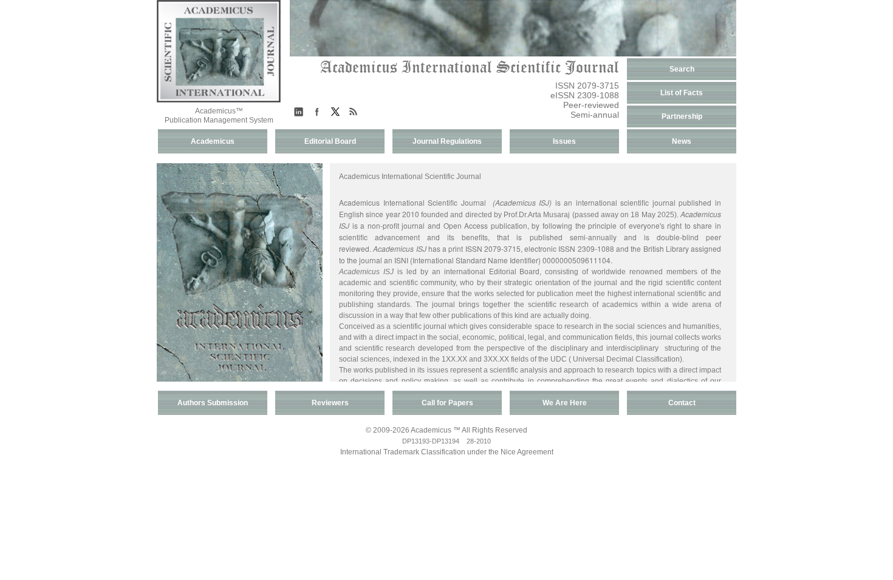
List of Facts (681, 93)
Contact (682, 403)
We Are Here (564, 403)
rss (353, 112)
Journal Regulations (447, 141)
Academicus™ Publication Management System (219, 115)
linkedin (299, 112)
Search (681, 69)
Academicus (212, 141)
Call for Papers (447, 403)
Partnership (682, 116)
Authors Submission (212, 403)
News (681, 141)
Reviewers (330, 403)
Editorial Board (330, 141)
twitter (335, 112)
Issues (564, 141)
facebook (317, 112)
